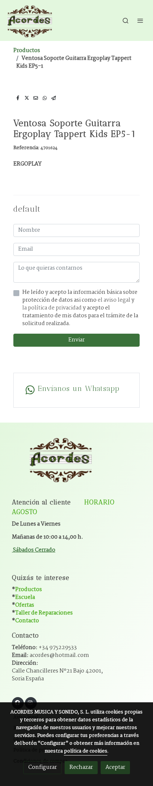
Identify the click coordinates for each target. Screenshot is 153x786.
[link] (29, 20)
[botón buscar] (125, 20)
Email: (50, 655)
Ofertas (24, 605)
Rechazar (81, 767)
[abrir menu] (140, 20)
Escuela (25, 597)
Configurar (42, 767)
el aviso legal (114, 300)
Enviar (76, 340)
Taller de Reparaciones (44, 613)
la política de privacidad (52, 308)
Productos (26, 50)
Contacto (27, 620)
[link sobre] (76, 463)
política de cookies (85, 751)
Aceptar (115, 767)
